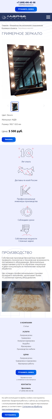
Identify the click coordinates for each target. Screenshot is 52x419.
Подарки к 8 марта (9, 28)
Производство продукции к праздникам (26, 25)
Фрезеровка (26, 346)
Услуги (26, 332)
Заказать (9, 139)
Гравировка (26, 338)
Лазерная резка (26, 335)
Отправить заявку (26, 9)
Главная (5, 25)
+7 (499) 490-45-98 (26, 2)
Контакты (26, 384)
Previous (9, 106)
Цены (26, 355)
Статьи (26, 326)
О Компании (26, 323)
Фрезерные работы (26, 364)
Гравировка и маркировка (26, 361)
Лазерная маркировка (26, 341)
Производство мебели (26, 349)
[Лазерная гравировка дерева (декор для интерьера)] (26, 296)
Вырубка (26, 344)
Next (43, 106)
